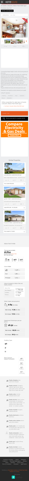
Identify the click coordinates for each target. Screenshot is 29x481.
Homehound (14, 2)
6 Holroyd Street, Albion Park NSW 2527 (13, 222)
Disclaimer (16, 464)
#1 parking (4, 95)
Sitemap (25, 461)
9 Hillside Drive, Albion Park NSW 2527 (12, 175)
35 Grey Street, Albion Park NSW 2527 (12, 198)
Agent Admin (24, 464)
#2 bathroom (10, 95)
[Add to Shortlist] (24, 184)
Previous (2, 42)
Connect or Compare (8, 459)
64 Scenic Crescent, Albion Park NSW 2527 (14, 106)
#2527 (16, 95)
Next (27, 42)
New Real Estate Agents (15, 461)
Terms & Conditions (6, 464)
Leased (17, 459)
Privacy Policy (20, 462)
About (6, 462)
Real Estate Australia (12, 470)
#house (3, 98)
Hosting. (17, 471)
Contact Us (4, 461)
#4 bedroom (22, 95)
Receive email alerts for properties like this (15, 118)
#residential (9, 98)
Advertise (13, 462)
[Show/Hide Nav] (2, 2)
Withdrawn (23, 459)
